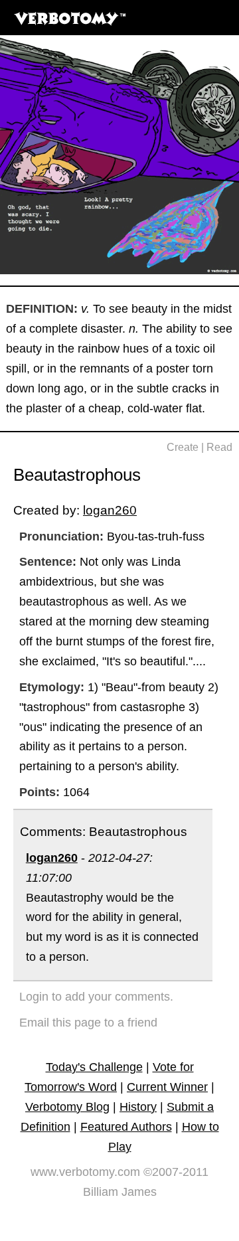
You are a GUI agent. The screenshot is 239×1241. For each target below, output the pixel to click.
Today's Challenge (94, 1067)
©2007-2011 (175, 1172)
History (138, 1107)
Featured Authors (126, 1126)
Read (219, 447)
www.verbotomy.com (85, 1172)
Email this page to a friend (88, 1022)
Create (183, 447)
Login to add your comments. (96, 996)
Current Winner (167, 1087)
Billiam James (120, 1192)
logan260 (110, 510)
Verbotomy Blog (67, 1107)
